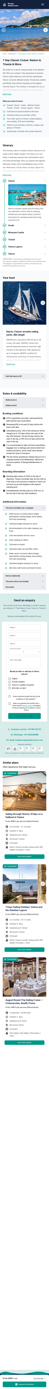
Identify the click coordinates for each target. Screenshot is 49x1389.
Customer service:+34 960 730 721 (26, 729)
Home (4, 54)
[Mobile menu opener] (42, 4)
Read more (7, 94)
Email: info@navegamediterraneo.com (26, 740)
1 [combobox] (23, 652)
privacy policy (28, 705)
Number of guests (15, 649)
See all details (39, 1378)
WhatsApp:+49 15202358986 (26, 735)
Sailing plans (12, 54)
